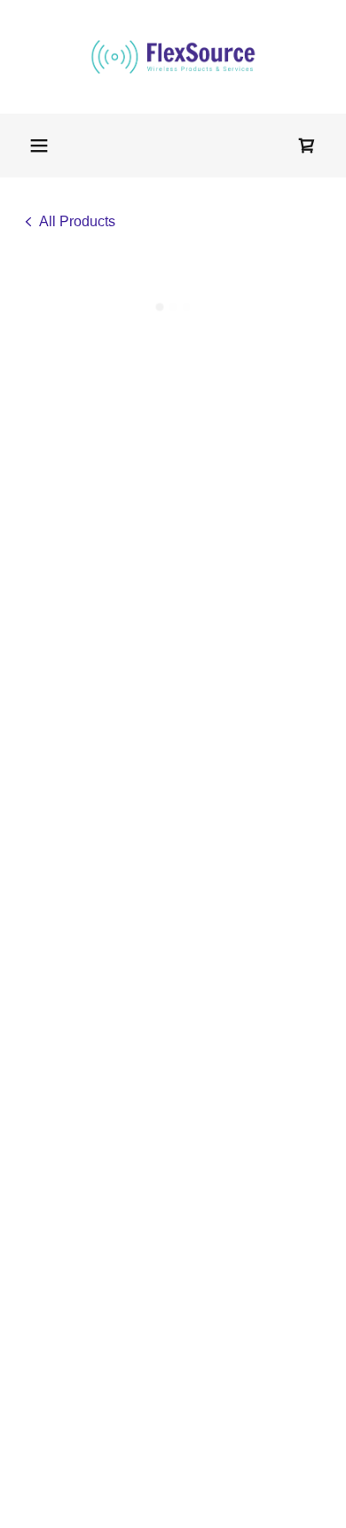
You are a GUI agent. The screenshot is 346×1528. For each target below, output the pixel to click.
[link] (173, 56)
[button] (39, 145)
